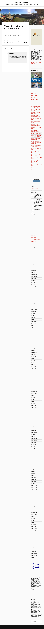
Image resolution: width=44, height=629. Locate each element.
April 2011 (34, 524)
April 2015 (34, 428)
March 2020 (34, 319)
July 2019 (33, 335)
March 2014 (34, 454)
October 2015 (34, 415)
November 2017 (34, 374)
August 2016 (34, 395)
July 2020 (33, 313)
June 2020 (33, 315)
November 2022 (34, 274)
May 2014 (33, 450)
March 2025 (34, 249)
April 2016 (34, 403)
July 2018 (33, 360)
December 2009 (34, 555)
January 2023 (34, 270)
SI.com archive (33, 237)
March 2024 (34, 253)
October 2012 (34, 487)
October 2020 (34, 307)
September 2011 (34, 514)
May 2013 (33, 475)
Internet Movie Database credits (36, 233)
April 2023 (34, 266)
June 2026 (33, 247)
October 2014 (34, 440)
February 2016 (34, 407)
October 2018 (34, 354)
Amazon (32, 91)
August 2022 (34, 280)
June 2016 (33, 399)
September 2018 (34, 356)
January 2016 (34, 409)
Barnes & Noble (33, 93)
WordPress (19, 627)
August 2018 (34, 358)
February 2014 (34, 456)
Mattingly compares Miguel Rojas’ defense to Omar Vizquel (9, 42)
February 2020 (34, 321)
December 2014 (34, 436)
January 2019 (34, 348)
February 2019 (34, 346)
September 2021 (34, 290)
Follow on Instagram (37, 181)
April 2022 (34, 286)
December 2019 (34, 325)
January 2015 (34, 434)
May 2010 (33, 547)
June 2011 (33, 520)
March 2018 (34, 368)
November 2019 (34, 327)
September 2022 (34, 278)
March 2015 (34, 430)
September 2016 (34, 393)
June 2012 (33, 495)
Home (10, 7)
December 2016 (34, 387)
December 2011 (34, 508)
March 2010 (34, 551)
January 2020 (34, 323)
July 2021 (33, 294)
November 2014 (34, 438)
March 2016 (34, 405)
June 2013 (33, 473)
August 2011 (34, 516)
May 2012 (33, 497)
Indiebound (33, 97)
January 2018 (34, 372)
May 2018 (33, 364)
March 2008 (34, 557)
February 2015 (34, 432)
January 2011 (34, 530)
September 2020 (34, 309)
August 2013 (34, 469)
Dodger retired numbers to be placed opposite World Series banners (22, 42)
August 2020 (34, 311)
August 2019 (34, 333)
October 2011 (34, 512)
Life (23, 7)
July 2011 (33, 518)
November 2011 (34, 510)
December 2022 (34, 272)
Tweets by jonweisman (34, 188)
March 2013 (34, 479)
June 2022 (33, 284)
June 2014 (33, 448)
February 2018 (34, 370)
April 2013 (34, 477)
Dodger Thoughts (22, 2)
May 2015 (33, 426)
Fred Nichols (11, 53)
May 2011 (33, 522)
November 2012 (34, 485)
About (27, 7)
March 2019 (34, 344)
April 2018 (34, 366)
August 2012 (34, 491)
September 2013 (34, 467)
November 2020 (34, 305)
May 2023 (33, 264)
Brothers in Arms (32, 7)
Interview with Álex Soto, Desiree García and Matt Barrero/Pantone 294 (36, 161)
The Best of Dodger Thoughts (35, 239)
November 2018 (34, 352)
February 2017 (34, 385)
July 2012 (33, 493)
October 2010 (34, 536)
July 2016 (33, 397)
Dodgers (13, 7)
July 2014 (33, 446)
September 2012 (34, 489)
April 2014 (34, 452)
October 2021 (34, 288)
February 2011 (34, 528)
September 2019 (34, 331)
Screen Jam (33, 235)
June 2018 (33, 362)
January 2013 (34, 483)
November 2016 (34, 389)
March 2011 (34, 526)
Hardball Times (33, 231)
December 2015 (34, 411)
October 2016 (34, 391)
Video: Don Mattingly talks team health (13, 27)
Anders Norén (28, 627)
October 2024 (34, 251)
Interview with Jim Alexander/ (35, 168)
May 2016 (33, 401)
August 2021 (34, 292)
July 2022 (33, 282)
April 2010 (34, 549)
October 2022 (34, 276)
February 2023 (34, 268)
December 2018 (34, 350)
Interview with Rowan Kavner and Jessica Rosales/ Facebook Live (36, 142)
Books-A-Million (34, 95)
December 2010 (34, 532)
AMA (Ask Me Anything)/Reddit (36, 133)
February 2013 (34, 481)
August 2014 (34, 444)
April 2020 (34, 317)
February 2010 (34, 553)
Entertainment (19, 7)
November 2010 (34, 534)
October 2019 (34, 329)
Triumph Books (33, 89)
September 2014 (34, 442)
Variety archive (33, 241)
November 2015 (34, 413)
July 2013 (33, 471)
